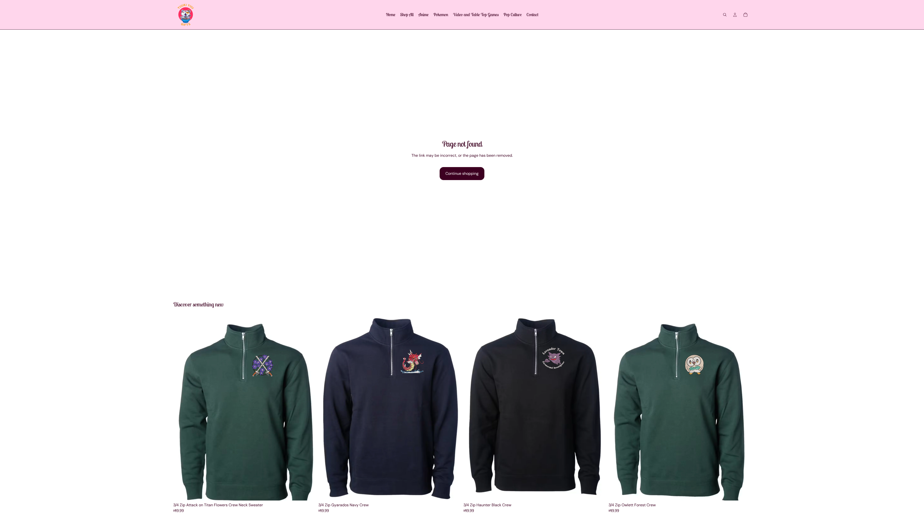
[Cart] (745, 14)
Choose (602, 492)
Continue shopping (462, 173)
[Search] (724, 14)
